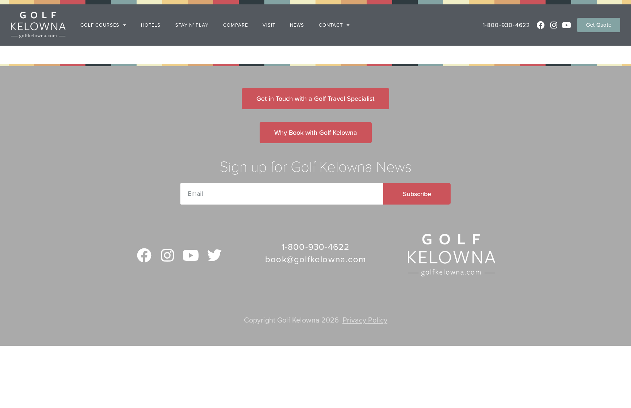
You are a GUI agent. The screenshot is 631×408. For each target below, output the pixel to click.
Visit (269, 25)
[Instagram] (553, 25)
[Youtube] (566, 25)
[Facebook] (540, 25)
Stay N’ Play (192, 25)
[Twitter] (214, 255)
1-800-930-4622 (506, 25)
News (297, 25)
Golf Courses (99, 25)
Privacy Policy (365, 320)
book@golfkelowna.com (315, 259)
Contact (331, 25)
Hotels (151, 25)
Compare (235, 25)
